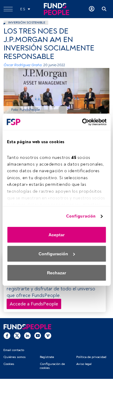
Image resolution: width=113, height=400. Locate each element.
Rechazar (56, 272)
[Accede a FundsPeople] (91, 9)
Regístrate (47, 357)
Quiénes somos (14, 357)
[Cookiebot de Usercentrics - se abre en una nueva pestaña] (80, 122)
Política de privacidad (91, 357)
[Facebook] (7, 335)
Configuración (81, 216)
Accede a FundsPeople (34, 304)
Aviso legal (84, 364)
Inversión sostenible (26, 22)
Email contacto (13, 350)
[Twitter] (17, 335)
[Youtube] (37, 335)
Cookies (8, 364)
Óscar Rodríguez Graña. (23, 65)
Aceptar (56, 234)
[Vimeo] (48, 335)
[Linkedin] (27, 335)
